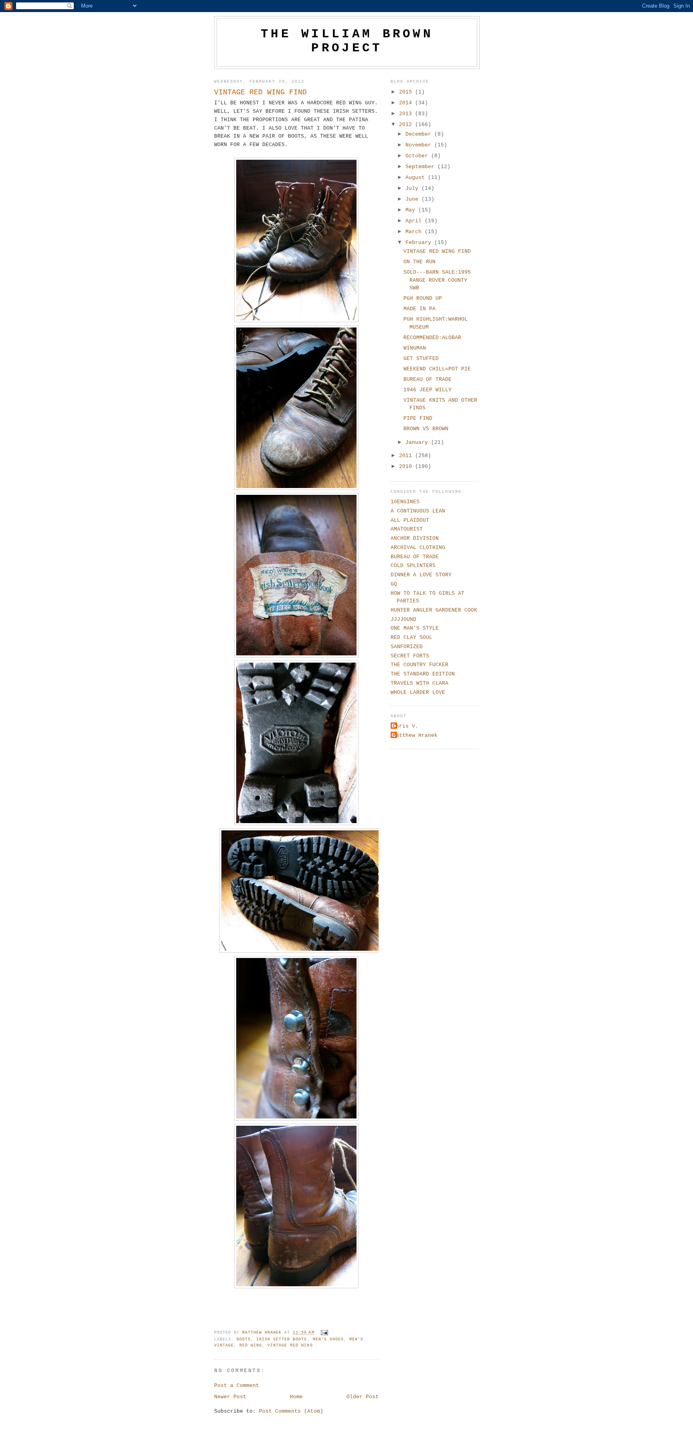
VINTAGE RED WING (289, 1345)
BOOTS (244, 1339)
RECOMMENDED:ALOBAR (432, 338)
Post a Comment (236, 1386)
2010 (407, 467)
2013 (407, 114)
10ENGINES (405, 502)
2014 (407, 103)
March (415, 232)
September (421, 167)
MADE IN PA (419, 309)
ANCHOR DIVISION (415, 538)
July (413, 188)
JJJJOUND (403, 619)
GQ (394, 584)
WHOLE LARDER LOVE (418, 692)
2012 (407, 125)
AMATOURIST (407, 529)
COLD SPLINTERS (413, 566)
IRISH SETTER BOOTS (281, 1339)
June (413, 199)
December (419, 134)
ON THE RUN (419, 262)
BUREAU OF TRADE (427, 379)
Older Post (362, 1397)
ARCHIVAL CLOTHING (418, 548)
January (418, 442)
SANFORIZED (407, 647)
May (411, 210)
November (419, 145)
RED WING (250, 1345)
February (419, 243)
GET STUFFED (421, 359)
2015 (407, 92)
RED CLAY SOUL (411, 638)
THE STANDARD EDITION (423, 674)
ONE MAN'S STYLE (415, 628)
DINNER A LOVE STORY (421, 575)
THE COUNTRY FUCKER (419, 665)
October (418, 156)
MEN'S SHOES (328, 1339)
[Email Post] (324, 1333)
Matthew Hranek (415, 735)
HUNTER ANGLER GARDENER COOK (434, 610)
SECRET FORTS (410, 656)
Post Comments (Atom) (291, 1411)
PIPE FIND (417, 418)
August (416, 178)
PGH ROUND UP (422, 298)
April (415, 221)
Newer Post (230, 1397)
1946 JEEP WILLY (427, 390)
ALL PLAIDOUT (410, 520)
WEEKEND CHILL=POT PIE (437, 369)
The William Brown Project (347, 41)
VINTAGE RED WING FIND (437, 251)
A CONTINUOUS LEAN (418, 511)
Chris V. (405, 726)
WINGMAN (414, 348)
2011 (407, 456)
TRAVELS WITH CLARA (419, 683)
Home (296, 1397)
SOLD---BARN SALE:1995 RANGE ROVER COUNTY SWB (437, 280)
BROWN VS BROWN (425, 429)
